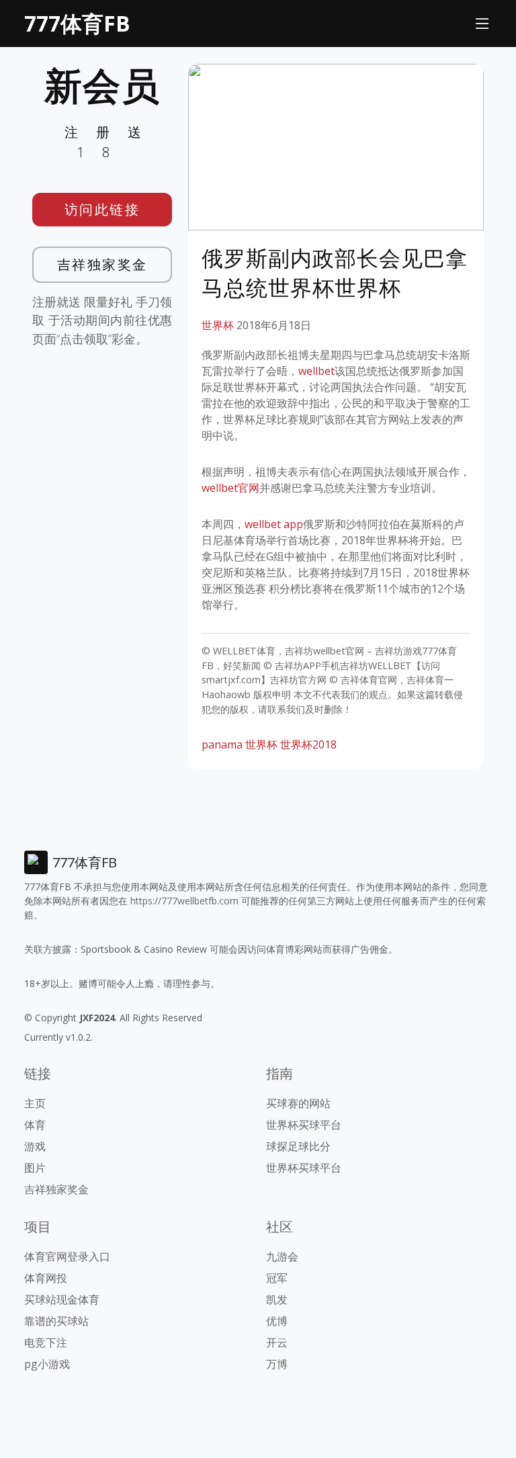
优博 (277, 1321)
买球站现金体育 (61, 1299)
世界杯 (218, 325)
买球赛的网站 (298, 1103)
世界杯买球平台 (303, 1124)
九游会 (282, 1256)
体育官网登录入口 (67, 1256)
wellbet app (274, 524)
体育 (35, 1124)
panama (222, 744)
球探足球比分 (298, 1146)
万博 (277, 1364)
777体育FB (77, 23)
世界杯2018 (308, 744)
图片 (35, 1167)
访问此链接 (102, 209)
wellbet (316, 370)
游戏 (35, 1146)
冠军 (277, 1278)
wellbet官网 (230, 487)
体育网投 (45, 1278)
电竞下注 (45, 1342)
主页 (35, 1103)
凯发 (277, 1299)
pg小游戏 (47, 1364)
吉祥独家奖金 (102, 264)
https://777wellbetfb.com (184, 900)
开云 (277, 1342)
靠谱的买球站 (56, 1321)
